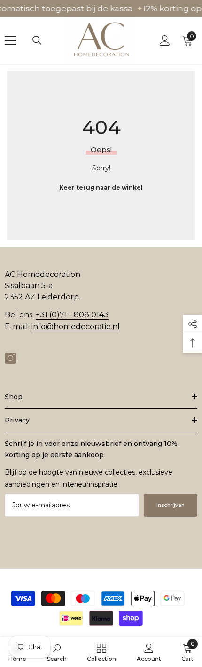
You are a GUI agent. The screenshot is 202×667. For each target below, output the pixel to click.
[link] (57, 652)
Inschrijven (170, 505)
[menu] (10, 40)
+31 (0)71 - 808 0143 (72, 314)
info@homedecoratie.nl (75, 326)
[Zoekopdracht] (37, 40)
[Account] (165, 40)
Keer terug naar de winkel (101, 187)
